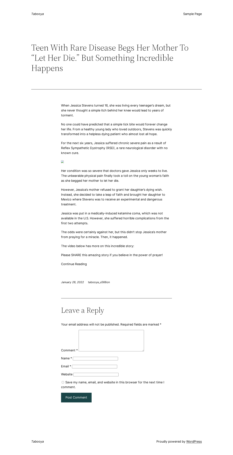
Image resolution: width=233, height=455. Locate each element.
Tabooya (37, 14)
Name (66, 358)
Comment (69, 350)
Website (66, 374)
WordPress (194, 441)
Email (66, 366)
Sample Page (192, 14)
